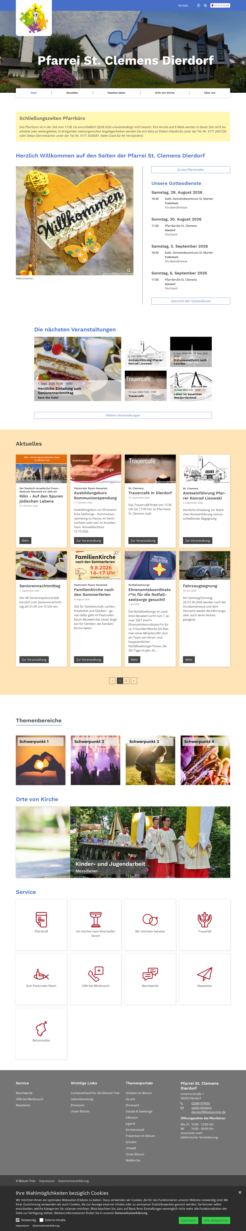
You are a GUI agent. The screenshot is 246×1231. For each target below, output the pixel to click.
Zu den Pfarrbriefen (190, 170)
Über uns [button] (209, 92)
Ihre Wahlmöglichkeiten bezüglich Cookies (62, 1193)
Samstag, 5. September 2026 (179, 246)
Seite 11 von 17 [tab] (135, 874)
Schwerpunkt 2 (89, 741)
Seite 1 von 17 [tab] (72, 874)
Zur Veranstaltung (88, 541)
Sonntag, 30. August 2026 (176, 219)
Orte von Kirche (165, 92)
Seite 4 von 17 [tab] (91, 874)
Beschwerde (150, 986)
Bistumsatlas (41, 1040)
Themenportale (139, 1083)
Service (26, 892)
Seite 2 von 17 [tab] (79, 874)
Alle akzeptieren (216, 1220)
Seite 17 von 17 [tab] (173, 874)
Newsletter (204, 986)
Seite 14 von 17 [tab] (154, 874)
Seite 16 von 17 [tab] (167, 874)
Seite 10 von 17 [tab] (129, 874)
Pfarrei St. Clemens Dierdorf (200, 1086)
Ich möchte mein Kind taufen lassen (95, 933)
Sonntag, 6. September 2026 (179, 273)
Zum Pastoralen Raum (41, 986)
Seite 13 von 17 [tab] (148, 874)
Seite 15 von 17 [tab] (161, 874)
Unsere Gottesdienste (176, 183)
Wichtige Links (84, 1083)
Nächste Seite (223, 842)
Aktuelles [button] (72, 92)
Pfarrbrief (41, 931)
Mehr (25, 541)
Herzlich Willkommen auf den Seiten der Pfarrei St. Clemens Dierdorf (110, 155)
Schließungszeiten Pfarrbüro (52, 118)
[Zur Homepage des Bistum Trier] (220, 5)
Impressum (22, 1225)
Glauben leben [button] (116, 92)
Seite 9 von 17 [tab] (123, 874)
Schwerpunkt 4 (199, 741)
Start (34, 92)
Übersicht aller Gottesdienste (191, 301)
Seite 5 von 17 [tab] (97, 874)
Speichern (188, 1220)
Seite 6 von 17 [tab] (104, 874)
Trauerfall (204, 931)
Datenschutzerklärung (131, 1213)
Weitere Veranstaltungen (123, 415)
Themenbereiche (39, 720)
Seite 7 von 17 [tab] (110, 874)
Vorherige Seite (23, 842)
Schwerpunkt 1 (33, 741)
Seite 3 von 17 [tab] (85, 874)
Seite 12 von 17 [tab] (142, 874)
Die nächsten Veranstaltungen (75, 329)
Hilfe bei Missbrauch (95, 986)
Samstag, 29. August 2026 (176, 192)
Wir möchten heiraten (150, 931)
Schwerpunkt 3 (144, 741)
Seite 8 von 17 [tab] (116, 874)
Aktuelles (29, 443)
